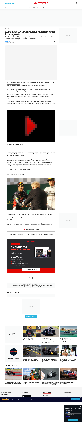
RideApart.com (46, 403)
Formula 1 (22, 7)
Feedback (66, 394)
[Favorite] (52, 42)
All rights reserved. (47, 414)
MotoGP (28, 7)
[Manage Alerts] (32, 278)
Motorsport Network (38, 414)
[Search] (76, 8)
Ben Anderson (8, 41)
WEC (34, 7)
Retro (61, 7)
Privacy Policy (47, 412)
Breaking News (54, 7)
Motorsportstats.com (47, 401)
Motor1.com (45, 395)
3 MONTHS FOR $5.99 (10, 3)
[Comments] (55, 42)
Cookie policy (41, 412)
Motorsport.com (46, 399)
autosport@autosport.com (69, 398)
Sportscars (45, 7)
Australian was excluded (13, 84)
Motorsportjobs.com (47, 397)
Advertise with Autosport (69, 400)
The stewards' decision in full (15, 144)
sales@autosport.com (68, 404)
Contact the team (67, 402)
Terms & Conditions (34, 412)
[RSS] (34, 407)
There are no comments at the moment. (31, 296)
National (39, 7)
